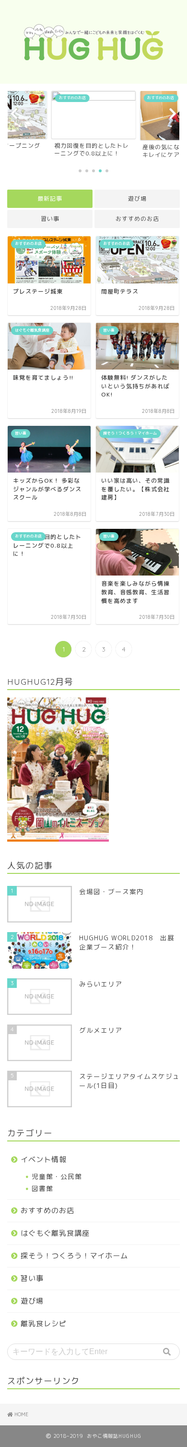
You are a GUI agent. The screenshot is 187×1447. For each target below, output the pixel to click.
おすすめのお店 (137, 219)
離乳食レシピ (44, 1324)
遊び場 (137, 198)
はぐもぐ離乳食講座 (55, 1233)
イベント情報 (44, 1159)
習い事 (50, 219)
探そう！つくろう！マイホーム (74, 1256)
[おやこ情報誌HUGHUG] (93, 55)
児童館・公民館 (57, 1176)
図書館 (42, 1188)
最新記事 (49, 198)
